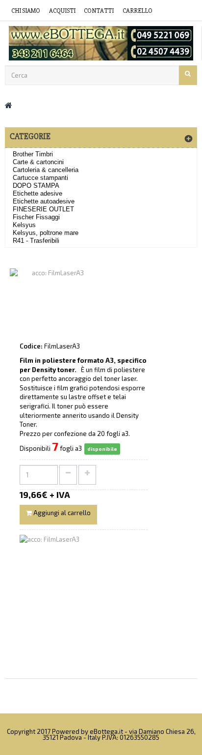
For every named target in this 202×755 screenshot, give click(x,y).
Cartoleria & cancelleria (45, 170)
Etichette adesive (37, 193)
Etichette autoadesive (44, 201)
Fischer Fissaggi (36, 217)
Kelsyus (24, 225)
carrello (137, 11)
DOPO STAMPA (36, 185)
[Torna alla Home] (8, 105)
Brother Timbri (33, 154)
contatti (99, 11)
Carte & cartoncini (38, 162)
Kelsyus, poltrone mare (45, 232)
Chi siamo (25, 11)
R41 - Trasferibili (36, 240)
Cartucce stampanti (40, 177)
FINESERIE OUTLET (43, 209)
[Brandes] (101, 43)
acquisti (62, 11)
